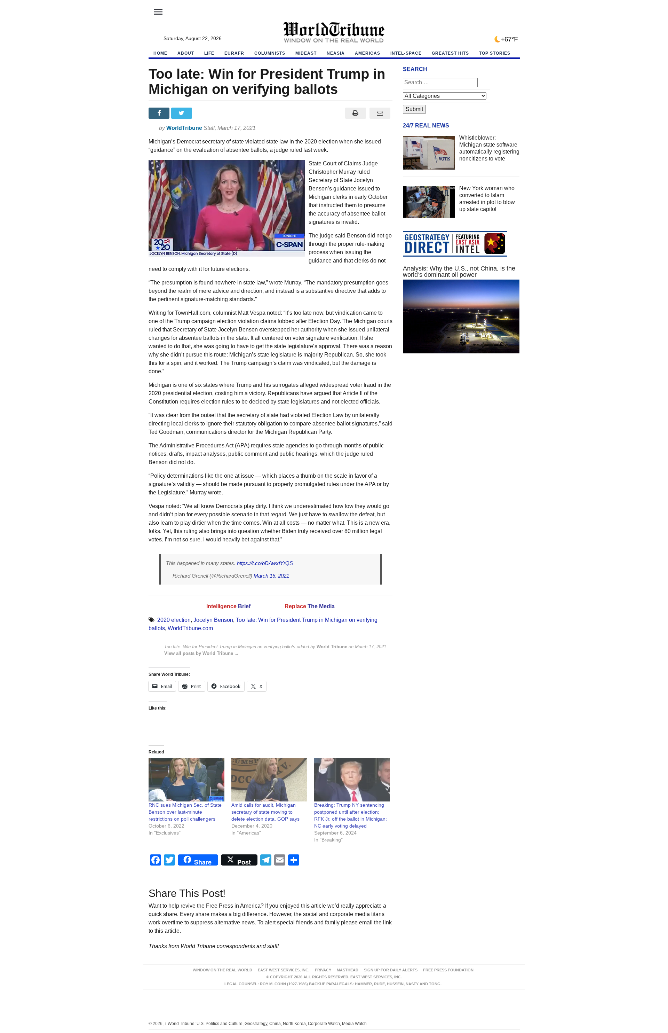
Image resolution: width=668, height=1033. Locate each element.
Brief (245, 606)
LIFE (209, 53)
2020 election (174, 620)
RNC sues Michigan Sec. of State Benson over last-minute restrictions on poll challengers (185, 812)
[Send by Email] (380, 113)
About (185, 53)
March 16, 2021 (271, 576)
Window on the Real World (222, 970)
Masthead (347, 970)
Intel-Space (406, 53)
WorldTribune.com (190, 628)
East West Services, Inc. (283, 970)
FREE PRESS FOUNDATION (448, 970)
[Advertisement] (461, 425)
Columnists (269, 53)
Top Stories (494, 53)
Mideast (306, 53)
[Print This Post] (355, 113)
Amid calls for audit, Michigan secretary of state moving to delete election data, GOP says (265, 812)
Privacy (323, 970)
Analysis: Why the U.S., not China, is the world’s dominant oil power (459, 271)
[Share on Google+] (205, 113)
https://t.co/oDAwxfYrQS (265, 563)
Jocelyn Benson (213, 620)
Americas (367, 53)
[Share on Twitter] (182, 113)
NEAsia (336, 53)
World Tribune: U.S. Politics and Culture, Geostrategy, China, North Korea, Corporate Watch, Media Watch (266, 1023)
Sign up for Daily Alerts (391, 970)
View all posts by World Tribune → (201, 653)
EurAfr (234, 53)
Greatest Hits (450, 53)
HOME (160, 53)
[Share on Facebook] (160, 113)
